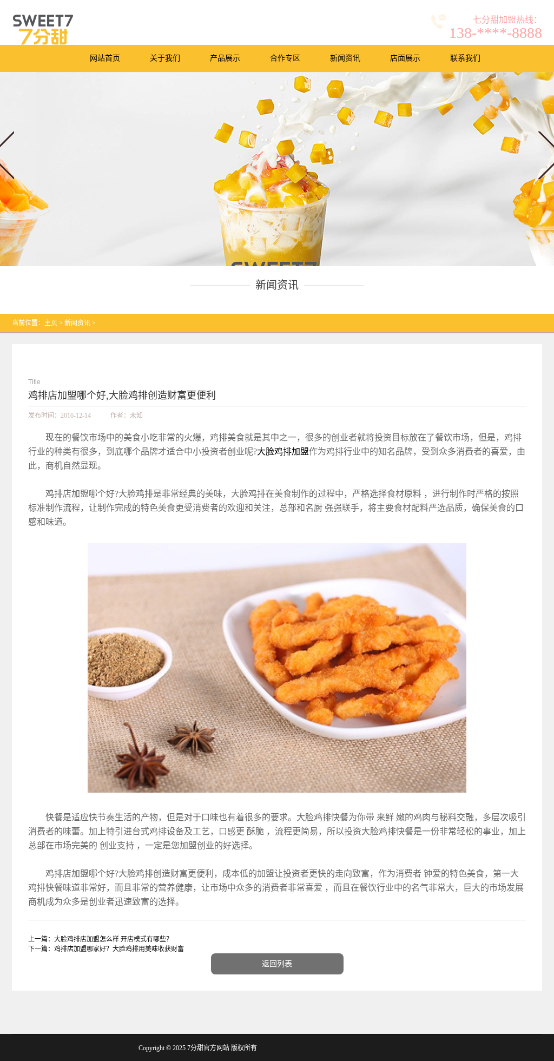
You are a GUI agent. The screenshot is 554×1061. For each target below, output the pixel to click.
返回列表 (277, 964)
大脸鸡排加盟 (283, 451)
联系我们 (465, 58)
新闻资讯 (345, 58)
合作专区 (285, 58)
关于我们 (165, 58)
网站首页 (105, 58)
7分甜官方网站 (208, 1048)
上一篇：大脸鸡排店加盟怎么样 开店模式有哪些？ (100, 939)
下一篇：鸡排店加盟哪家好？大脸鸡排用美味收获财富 (106, 949)
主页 (50, 323)
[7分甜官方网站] (43, 29)
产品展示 (225, 58)
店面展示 (405, 58)
